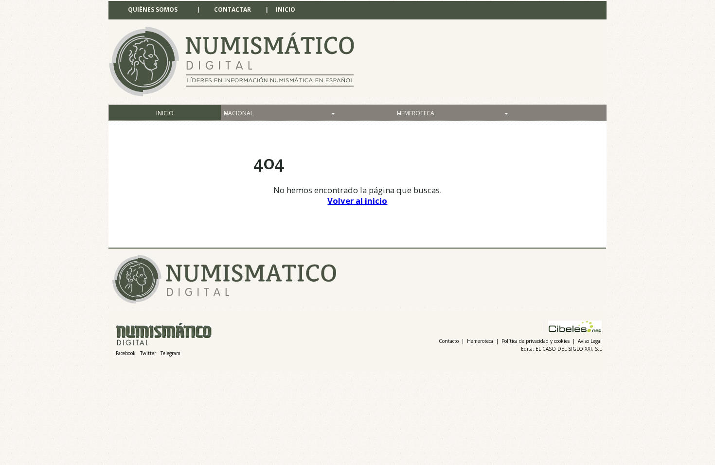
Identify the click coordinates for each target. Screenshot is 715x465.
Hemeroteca (415, 113)
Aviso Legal (590, 341)
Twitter (148, 353)
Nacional (238, 113)
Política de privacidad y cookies (535, 341)
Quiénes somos (153, 9)
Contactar (232, 9)
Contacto (449, 341)
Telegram (170, 353)
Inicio (285, 9)
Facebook (126, 353)
